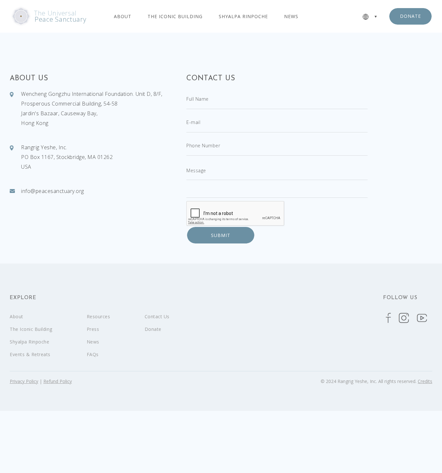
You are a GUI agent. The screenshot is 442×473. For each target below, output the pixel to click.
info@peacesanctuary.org (52, 191)
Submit (220, 235)
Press (93, 329)
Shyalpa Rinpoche (243, 16)
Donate (153, 329)
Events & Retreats (30, 354)
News (291, 16)
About (122, 16)
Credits (425, 381)
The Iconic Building (175, 16)
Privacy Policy (24, 381)
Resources (98, 316)
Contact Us (157, 316)
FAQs (93, 354)
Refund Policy (57, 381)
